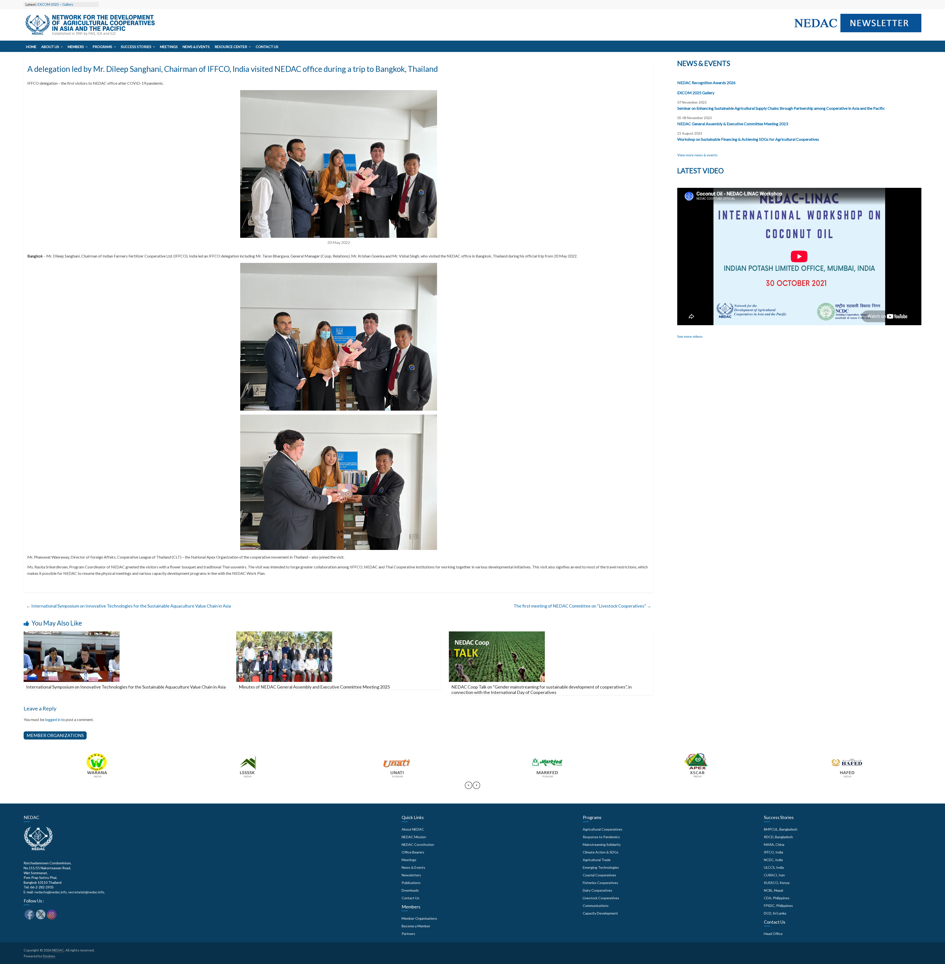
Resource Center (231, 47)
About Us (50, 47)
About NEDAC (413, 829)
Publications (411, 883)
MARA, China (774, 844)
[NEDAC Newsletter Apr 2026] (855, 33)
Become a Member (416, 926)
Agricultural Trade (597, 860)
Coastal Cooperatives (599, 875)
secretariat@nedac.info (86, 892)
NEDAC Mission (414, 837)
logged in (53, 719)
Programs (102, 47)
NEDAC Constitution (418, 844)
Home (31, 47)
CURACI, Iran (774, 875)
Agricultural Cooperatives (602, 829)
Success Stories (136, 47)
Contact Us (267, 47)
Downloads (410, 890)
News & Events (196, 47)
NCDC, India (773, 860)
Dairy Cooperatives (597, 890)
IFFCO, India (773, 852)
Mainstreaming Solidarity (602, 844)
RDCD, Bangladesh (778, 837)
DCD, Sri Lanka (775, 913)
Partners (408, 934)
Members (76, 47)
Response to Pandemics (601, 837)
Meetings (169, 47)
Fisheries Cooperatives (600, 883)
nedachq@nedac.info (50, 892)
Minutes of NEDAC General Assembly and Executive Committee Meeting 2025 (314, 687)
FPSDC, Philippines (778, 905)
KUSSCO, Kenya (776, 883)
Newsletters (411, 875)
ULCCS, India (774, 867)
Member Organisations (419, 918)
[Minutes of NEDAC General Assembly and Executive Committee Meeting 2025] (284, 634)
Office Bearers (413, 852)
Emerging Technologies (601, 867)
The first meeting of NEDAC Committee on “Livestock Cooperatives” (582, 606)
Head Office (773, 934)
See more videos (690, 336)
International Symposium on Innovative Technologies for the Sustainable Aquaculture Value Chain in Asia (128, 606)
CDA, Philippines (776, 898)
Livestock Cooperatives (601, 898)
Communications (596, 905)
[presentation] (468, 787)
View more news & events (697, 155)
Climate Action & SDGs (600, 852)
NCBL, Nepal (773, 890)
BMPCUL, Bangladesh (780, 829)
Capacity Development (600, 913)
